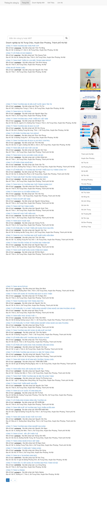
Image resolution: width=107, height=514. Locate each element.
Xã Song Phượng (87, 180)
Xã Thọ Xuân (85, 192)
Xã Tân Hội (85, 175)
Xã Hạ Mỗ (84, 171)
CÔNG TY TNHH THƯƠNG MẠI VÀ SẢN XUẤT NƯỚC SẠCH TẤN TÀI (29, 104)
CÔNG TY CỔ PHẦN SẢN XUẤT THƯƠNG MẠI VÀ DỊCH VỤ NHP (27, 337)
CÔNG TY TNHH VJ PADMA (15, 470)
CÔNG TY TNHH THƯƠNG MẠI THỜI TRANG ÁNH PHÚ (24, 301)
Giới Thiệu (51, 3)
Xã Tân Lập (85, 218)
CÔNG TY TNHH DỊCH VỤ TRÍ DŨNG (18, 111)
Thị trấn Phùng (86, 184)
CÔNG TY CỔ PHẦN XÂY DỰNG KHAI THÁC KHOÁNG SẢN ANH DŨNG (30, 345)
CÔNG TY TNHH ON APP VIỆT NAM (18, 199)
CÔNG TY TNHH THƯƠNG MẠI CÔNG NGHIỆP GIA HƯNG (26, 426)
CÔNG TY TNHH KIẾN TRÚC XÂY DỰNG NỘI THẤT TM (24, 369)
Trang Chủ (25, 3)
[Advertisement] (41, 20)
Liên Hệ (60, 3)
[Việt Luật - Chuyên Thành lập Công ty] (90, 80)
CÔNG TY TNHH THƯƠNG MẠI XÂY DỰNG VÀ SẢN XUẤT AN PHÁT (28, 330)
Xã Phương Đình (86, 167)
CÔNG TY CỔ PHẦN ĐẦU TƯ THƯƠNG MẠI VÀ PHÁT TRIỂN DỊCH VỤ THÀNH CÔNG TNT (36, 170)
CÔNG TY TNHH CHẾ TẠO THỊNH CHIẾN (20, 206)
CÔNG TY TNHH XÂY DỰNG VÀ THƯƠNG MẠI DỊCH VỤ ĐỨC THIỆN (29, 294)
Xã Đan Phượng (86, 222)
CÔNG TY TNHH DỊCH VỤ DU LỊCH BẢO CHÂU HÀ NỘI (24, 155)
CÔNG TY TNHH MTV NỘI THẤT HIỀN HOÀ (20, 213)
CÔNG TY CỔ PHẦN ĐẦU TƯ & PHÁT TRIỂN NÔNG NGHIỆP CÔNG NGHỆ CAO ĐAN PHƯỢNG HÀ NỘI (40, 308)
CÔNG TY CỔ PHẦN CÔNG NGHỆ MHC (19, 162)
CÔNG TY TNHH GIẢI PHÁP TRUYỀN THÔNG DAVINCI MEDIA (27, 177)
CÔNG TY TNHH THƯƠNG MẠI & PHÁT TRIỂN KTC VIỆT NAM (27, 119)
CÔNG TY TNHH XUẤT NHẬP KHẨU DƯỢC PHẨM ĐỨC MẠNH (27, 250)
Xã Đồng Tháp (86, 227)
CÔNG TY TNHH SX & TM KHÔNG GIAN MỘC (21, 455)
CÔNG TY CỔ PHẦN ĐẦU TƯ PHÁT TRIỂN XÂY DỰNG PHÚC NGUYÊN (30, 228)
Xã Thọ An (84, 162)
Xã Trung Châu (86, 188)
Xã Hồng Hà (85, 197)
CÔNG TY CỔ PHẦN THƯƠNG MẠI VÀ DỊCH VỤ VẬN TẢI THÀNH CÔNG (30, 352)
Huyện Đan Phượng (87, 158)
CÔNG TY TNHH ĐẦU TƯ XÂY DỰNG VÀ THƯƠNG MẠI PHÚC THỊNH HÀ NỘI (32, 463)
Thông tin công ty (11, 2)
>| (14, 480)
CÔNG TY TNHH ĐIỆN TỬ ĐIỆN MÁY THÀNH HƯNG (23, 448)
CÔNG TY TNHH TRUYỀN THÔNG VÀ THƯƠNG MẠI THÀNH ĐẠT (28, 243)
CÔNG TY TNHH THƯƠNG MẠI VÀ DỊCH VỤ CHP (22, 126)
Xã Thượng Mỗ (86, 214)
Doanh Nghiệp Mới (38, 3)
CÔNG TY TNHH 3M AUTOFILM (16, 286)
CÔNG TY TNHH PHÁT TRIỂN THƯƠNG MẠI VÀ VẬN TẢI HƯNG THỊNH (30, 376)
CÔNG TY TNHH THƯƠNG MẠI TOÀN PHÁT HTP (22, 46)
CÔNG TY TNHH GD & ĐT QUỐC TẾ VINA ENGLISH (23, 391)
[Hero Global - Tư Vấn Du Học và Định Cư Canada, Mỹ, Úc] (90, 131)
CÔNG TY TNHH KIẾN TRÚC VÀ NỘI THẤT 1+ (21, 316)
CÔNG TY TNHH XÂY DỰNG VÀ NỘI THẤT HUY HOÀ (23, 417)
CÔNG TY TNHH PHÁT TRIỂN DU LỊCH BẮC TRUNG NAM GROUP (28, 60)
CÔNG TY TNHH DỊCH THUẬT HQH (18, 221)
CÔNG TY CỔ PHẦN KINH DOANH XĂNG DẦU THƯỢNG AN (26, 400)
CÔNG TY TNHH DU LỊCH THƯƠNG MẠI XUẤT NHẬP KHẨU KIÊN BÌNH (30, 235)
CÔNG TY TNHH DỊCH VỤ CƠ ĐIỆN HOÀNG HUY (22, 192)
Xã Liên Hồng (85, 201)
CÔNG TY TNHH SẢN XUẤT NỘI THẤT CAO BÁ (22, 148)
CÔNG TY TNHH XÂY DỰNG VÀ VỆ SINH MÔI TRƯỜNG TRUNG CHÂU (30, 359)
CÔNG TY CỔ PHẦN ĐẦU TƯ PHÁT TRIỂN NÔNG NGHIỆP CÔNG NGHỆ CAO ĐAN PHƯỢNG (37, 323)
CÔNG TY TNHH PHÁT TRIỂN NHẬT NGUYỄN (21, 383)
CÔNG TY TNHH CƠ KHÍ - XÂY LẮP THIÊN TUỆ (22, 434)
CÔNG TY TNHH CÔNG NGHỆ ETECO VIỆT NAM (22, 441)
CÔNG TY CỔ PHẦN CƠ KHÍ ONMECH (19, 53)
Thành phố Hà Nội (87, 154)
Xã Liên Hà (85, 205)
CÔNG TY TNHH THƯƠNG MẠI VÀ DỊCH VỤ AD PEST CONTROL (28, 140)
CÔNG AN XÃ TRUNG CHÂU (15, 68)
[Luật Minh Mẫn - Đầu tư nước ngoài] (90, 102)
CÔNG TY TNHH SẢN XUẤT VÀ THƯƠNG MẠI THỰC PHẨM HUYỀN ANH (30, 407)
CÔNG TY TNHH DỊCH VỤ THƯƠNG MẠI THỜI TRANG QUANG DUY (29, 184)
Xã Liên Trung (86, 209)
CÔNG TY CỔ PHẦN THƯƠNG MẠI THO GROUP (22, 133)
